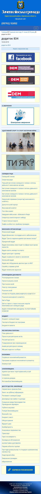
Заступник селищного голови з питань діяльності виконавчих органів (19, 190)
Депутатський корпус (10, 205)
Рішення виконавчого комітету (13, 297)
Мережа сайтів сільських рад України (20, 492)
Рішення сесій (7, 290)
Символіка (5, 375)
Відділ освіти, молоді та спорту (13, 250)
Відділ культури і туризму (11, 254)
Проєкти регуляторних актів (12, 336)
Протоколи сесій (8, 284)
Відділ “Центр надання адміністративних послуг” (19, 238)
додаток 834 (5, 45)
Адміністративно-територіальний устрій (16, 372)
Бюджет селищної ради (10, 319)
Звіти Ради (6, 300)
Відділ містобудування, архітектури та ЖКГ (17, 263)
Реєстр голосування (9, 287)
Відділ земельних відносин (11, 270)
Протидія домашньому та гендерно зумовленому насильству (20, 451)
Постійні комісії (7, 211)
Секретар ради (7, 180)
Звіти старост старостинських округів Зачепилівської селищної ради (16, 305)
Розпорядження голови (10, 278)
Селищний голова (8, 176)
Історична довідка (8, 378)
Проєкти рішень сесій (10, 281)
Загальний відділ (8, 260)
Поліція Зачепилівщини (10, 411)
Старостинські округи (10, 221)
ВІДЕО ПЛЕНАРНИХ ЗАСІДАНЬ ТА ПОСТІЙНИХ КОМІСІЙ (19, 310)
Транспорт (6, 433)
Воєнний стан (7, 414)
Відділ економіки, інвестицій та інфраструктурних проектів (20, 246)
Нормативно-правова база (11, 389)
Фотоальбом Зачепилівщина (12, 381)
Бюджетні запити (8, 325)
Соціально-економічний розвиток (14, 357)
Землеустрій (6, 364)
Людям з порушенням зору (20, 48)
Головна (4, 32)
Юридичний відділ (8, 242)
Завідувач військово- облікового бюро (16, 214)
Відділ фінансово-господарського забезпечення (19, 235)
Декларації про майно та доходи (13, 399)
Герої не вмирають (9, 437)
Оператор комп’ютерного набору (14, 218)
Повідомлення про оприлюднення (14, 343)
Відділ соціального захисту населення (15, 257)
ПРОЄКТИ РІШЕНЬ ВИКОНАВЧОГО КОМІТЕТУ (18, 294)
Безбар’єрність (7, 427)
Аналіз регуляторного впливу (12, 346)
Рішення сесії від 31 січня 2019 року (22, 32)
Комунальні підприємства (11, 430)
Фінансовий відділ (8, 232)
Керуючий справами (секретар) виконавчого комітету (18, 200)
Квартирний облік (8, 455)
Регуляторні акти (8, 340)
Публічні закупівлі (8, 408)
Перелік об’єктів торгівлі (11, 446)
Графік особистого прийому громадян (15, 224)
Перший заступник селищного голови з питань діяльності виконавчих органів (19, 184)
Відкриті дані (6, 424)
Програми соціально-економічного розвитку (18, 360)
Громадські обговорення (11, 440)
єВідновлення (7, 462)
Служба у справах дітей (10, 266)
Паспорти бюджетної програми (13, 322)
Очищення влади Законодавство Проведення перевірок (13, 403)
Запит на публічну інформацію (12, 392)
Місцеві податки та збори (11, 349)
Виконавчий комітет (9, 208)
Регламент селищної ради (11, 396)
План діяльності (7, 333)
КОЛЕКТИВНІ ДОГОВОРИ (11, 443)
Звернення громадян (9, 458)
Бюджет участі (7, 417)
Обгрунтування (7, 420)
